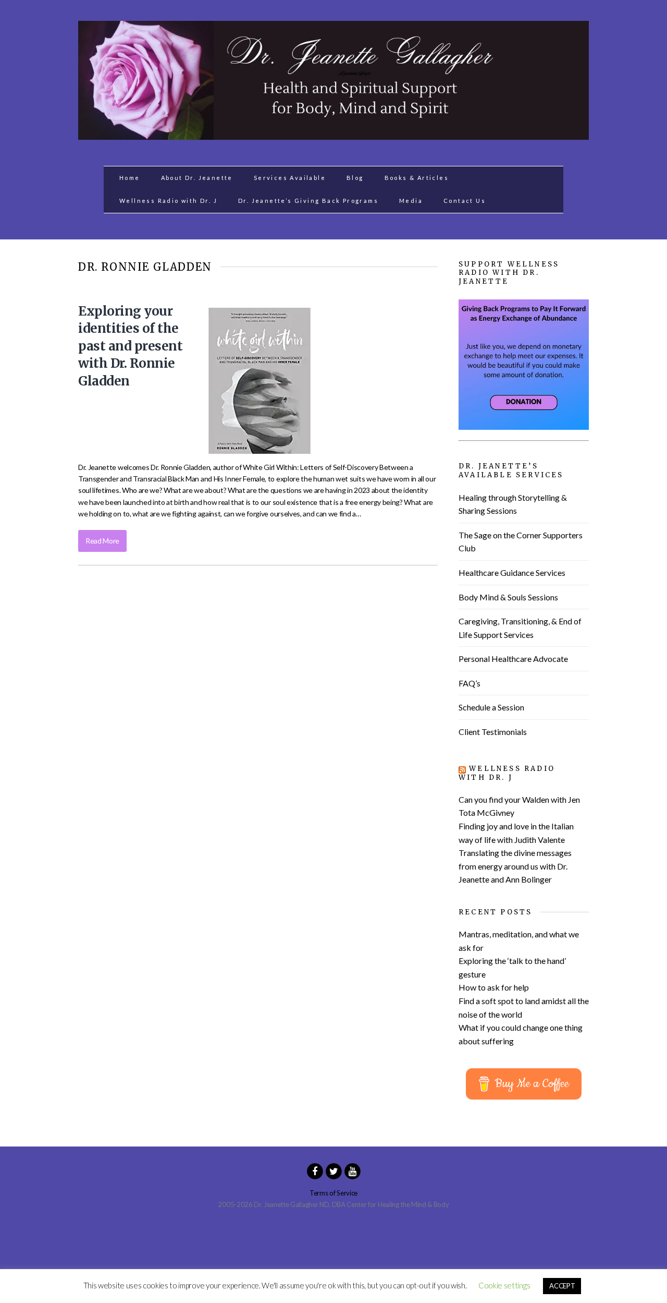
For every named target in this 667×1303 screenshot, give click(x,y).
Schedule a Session (491, 707)
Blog (355, 177)
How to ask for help (494, 987)
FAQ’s (469, 683)
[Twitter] (333, 1170)
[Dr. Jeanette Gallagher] (333, 133)
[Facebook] (314, 1170)
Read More (102, 540)
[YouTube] (352, 1170)
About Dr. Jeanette (197, 177)
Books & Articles (417, 177)
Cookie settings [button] (504, 1285)
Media (411, 200)
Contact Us (464, 200)
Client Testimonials (493, 732)
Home (129, 177)
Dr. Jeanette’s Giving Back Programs (308, 200)
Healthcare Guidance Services (512, 572)
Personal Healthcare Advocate (513, 658)
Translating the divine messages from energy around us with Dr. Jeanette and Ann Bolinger (515, 866)
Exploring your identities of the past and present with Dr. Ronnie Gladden (130, 346)
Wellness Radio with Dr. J (168, 200)
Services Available (290, 177)
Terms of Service (333, 1193)
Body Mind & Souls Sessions (508, 597)
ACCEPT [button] (562, 1286)
